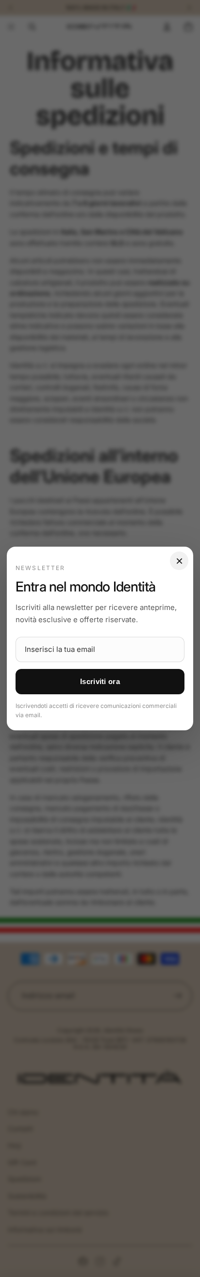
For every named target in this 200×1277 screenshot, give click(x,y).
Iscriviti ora (100, 681)
